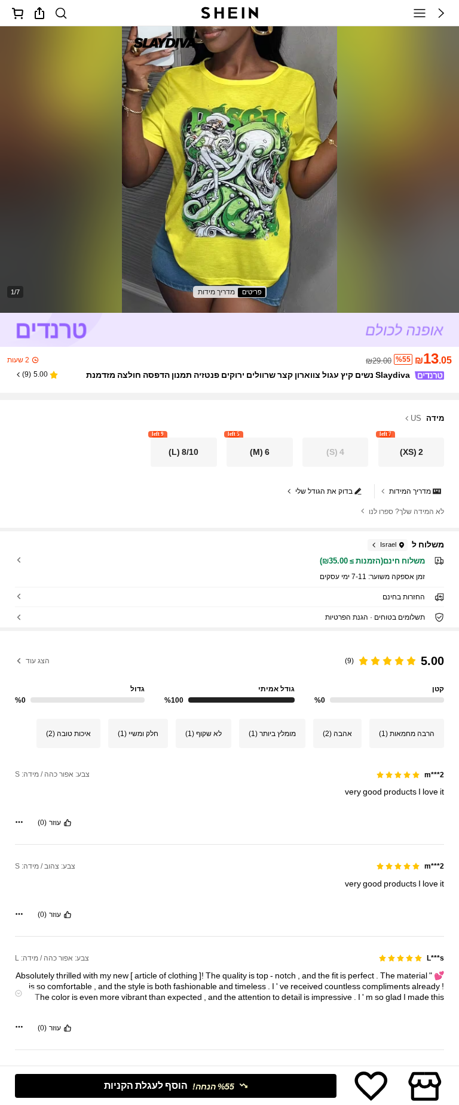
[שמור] (371, 1086)
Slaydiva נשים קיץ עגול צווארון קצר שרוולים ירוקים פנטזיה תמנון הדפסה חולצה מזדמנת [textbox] (248, 375)
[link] (61, 13)
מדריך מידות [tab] (216, 292)
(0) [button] (42, 822)
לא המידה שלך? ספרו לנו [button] (406, 511)
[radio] (411, 452)
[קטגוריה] (419, 13)
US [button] (416, 418)
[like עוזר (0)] (67, 822)
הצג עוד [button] (38, 661)
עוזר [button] (55, 822)
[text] (230, 791)
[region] (229, 675)
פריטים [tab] (252, 292)
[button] (441, 13)
